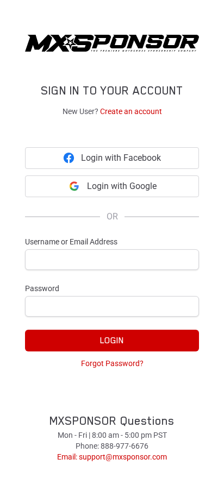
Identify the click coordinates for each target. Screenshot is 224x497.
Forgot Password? (112, 363)
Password (42, 288)
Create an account (131, 111)
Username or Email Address (71, 241)
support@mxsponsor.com (123, 456)
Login (112, 340)
